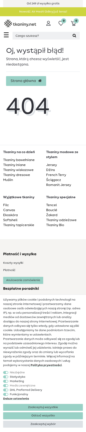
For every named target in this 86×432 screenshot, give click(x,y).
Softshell (10, 220)
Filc (6, 205)
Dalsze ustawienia (16, 398)
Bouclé (51, 210)
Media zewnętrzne (22, 385)
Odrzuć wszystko (43, 415)
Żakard (51, 215)
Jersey (51, 165)
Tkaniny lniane (14, 165)
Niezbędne (17, 372)
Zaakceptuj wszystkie (43, 407)
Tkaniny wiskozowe (18, 170)
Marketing (17, 381)
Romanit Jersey (58, 185)
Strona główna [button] (24, 81)
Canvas (9, 210)
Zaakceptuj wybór (43, 424)
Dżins (50, 170)
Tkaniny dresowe (16, 175)
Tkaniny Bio (55, 225)
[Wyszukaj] (74, 36)
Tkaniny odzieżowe (61, 220)
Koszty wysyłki (13, 262)
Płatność (9, 270)
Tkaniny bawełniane (19, 160)
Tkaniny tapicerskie (18, 225)
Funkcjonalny (19, 394)
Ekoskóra (10, 215)
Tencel (51, 205)
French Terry (56, 175)
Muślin (8, 180)
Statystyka (17, 376)
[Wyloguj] (48, 23)
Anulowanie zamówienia (23, 280)
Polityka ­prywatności (46, 365)
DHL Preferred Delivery (26, 390)
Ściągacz (53, 180)
